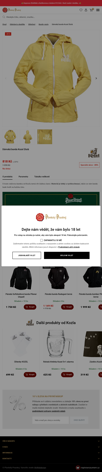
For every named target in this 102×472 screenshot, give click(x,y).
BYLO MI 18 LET (66, 255)
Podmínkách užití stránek (69, 247)
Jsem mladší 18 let (26, 255)
